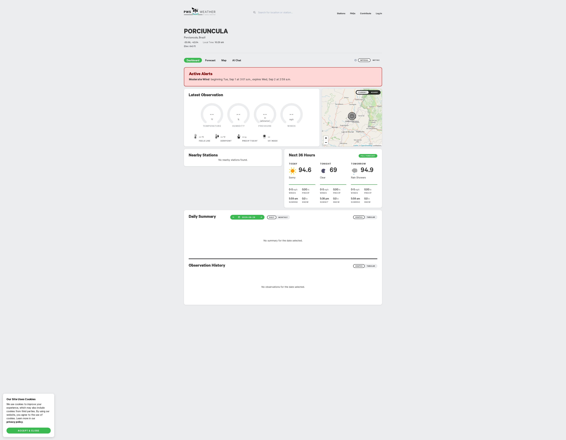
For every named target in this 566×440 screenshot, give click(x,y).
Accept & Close (28, 430)
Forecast (210, 60)
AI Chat (236, 60)
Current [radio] (362, 92)
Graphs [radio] (359, 266)
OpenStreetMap (366, 145)
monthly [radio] (283, 217)
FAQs (352, 13)
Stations (341, 13)
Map (223, 60)
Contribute (365, 13)
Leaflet (355, 145)
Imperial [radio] (364, 60)
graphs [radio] (359, 217)
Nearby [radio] (374, 92)
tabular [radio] (371, 217)
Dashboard (193, 60)
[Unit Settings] (355, 60)
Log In (379, 13)
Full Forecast (368, 156)
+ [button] (326, 138)
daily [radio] (271, 217)
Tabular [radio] (371, 266)
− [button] (326, 142)
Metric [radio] (376, 60)
